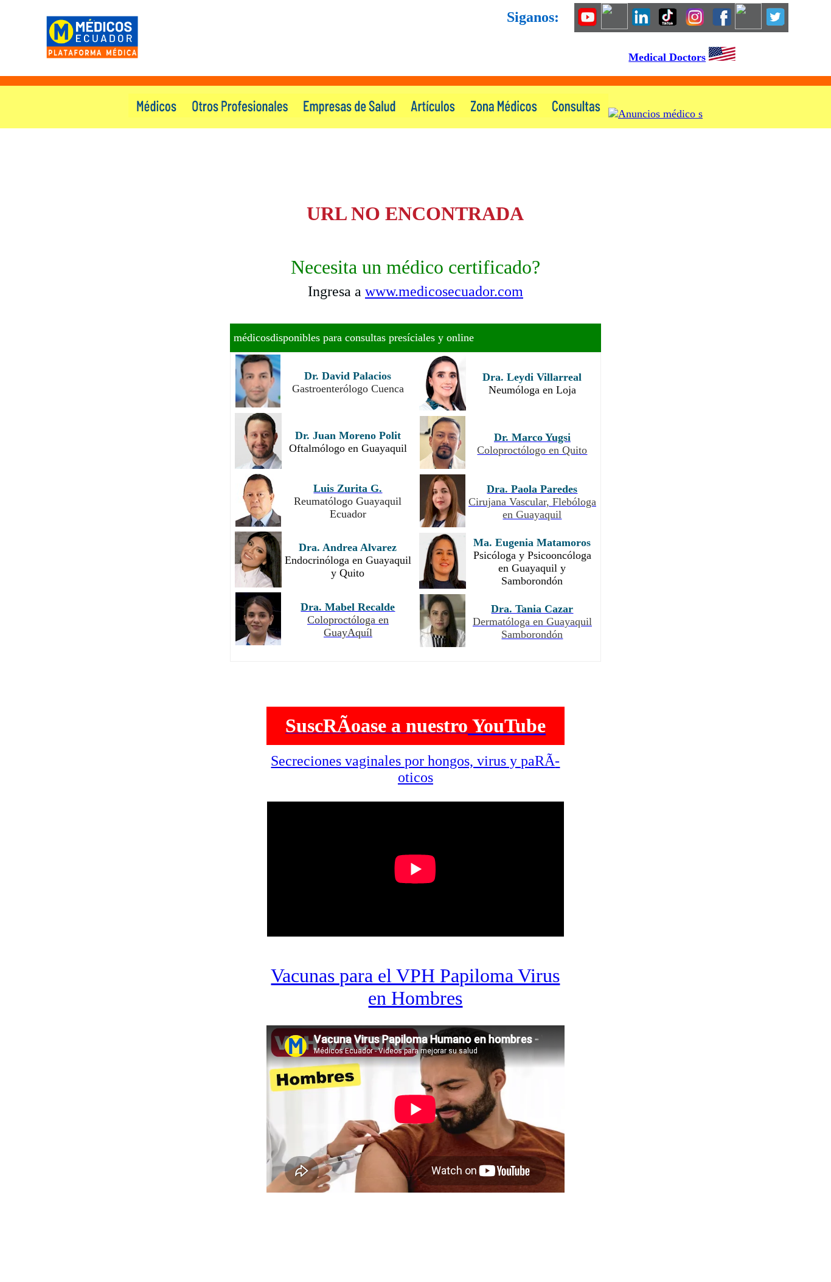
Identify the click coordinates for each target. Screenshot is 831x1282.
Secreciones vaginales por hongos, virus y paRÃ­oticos (415, 769)
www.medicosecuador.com (444, 291)
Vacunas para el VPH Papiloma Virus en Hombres (415, 987)
